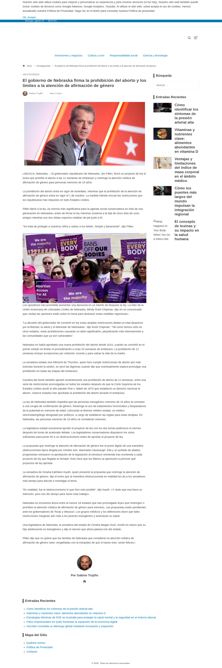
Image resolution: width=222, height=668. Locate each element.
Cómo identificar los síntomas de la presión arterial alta (186, 113)
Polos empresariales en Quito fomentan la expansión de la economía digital (71, 621)
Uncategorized (31, 75)
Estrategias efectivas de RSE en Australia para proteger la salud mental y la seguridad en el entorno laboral (91, 617)
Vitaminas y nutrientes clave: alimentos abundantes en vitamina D (186, 141)
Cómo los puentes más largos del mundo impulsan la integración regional (186, 201)
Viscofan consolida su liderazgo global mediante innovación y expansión (69, 626)
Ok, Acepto (29, 17)
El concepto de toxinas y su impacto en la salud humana (187, 230)
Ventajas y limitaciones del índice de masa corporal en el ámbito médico (187, 170)
